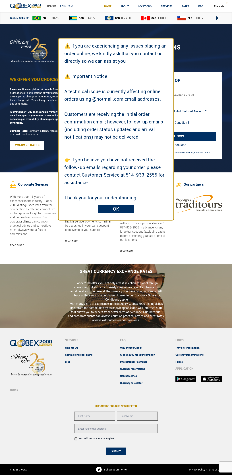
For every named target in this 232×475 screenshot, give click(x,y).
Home (107, 6)
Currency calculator (131, 383)
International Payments (133, 361)
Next (218, 16)
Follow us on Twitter (115, 469)
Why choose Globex (131, 347)
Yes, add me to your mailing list (96, 438)
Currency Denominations (189, 354)
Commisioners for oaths (78, 354)
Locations (145, 6)
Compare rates (128, 376)
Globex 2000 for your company (137, 354)
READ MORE (17, 245)
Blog (67, 361)
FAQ (200, 6)
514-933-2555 (65, 6)
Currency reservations (132, 368)
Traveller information (187, 347)
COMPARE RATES (27, 145)
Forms (179, 361)
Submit (116, 451)
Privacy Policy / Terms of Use (205, 469)
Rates (185, 6)
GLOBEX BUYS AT (183, 94)
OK (116, 209)
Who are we (71, 347)
